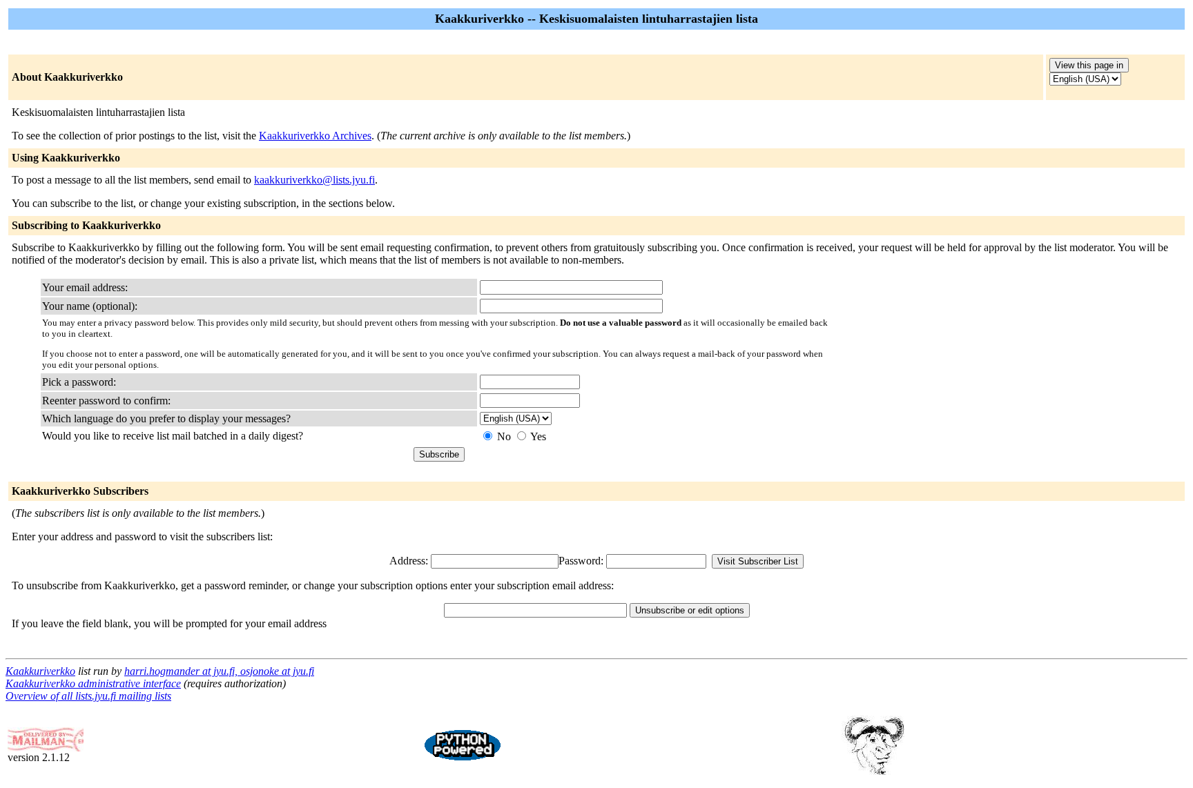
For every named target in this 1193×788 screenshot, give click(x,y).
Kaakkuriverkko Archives (315, 135)
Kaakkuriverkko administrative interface (93, 683)
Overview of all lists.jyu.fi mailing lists (88, 696)
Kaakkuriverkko (40, 671)
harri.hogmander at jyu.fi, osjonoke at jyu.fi (219, 671)
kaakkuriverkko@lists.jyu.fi (314, 180)
